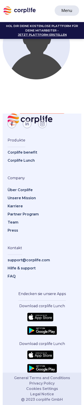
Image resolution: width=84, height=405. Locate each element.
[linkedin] (27, 124)
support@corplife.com (29, 260)
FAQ (12, 276)
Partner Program (23, 214)
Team (13, 222)
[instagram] (42, 124)
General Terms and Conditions (42, 378)
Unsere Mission (22, 198)
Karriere (15, 206)
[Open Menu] (66, 11)
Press (13, 230)
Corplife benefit (22, 152)
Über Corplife (20, 190)
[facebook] (12, 124)
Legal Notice (42, 394)
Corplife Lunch (21, 160)
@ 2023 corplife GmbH (42, 399)
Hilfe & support (22, 268)
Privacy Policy (42, 383)
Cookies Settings (42, 389)
